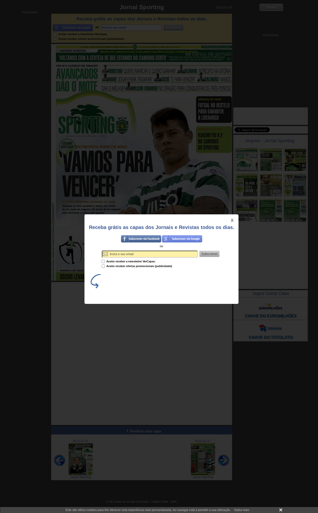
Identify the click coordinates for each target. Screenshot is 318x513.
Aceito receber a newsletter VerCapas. (131, 261)
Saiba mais (241, 510)
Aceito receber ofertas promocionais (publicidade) (139, 266)
